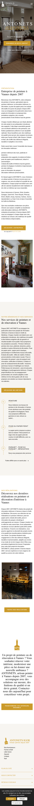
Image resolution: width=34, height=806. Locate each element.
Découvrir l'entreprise (13, 227)
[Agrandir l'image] (17, 598)
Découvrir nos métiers (13, 390)
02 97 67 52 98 (16, 231)
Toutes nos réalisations (17, 609)
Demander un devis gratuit (17, 43)
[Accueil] (17, 744)
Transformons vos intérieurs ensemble (17, 706)
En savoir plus (17, 803)
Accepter (11, 799)
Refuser (22, 799)
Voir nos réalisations (17, 50)
